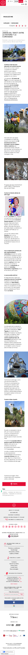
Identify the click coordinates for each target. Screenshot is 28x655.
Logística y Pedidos (14, 553)
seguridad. (11, 449)
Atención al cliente (14, 563)
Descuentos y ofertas (14, 551)
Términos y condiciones (14, 548)
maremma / (5, 494)
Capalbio (6, 88)
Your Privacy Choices (9, 651)
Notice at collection (4, 653)
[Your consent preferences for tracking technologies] (1, 491)
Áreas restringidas (14, 569)
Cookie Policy (14, 567)
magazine (8, 17)
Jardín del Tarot (9, 185)
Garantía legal (14, 550)
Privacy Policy (14, 565)
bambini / (5, 492)
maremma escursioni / (15, 494)
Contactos (14, 562)
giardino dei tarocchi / (15, 492)
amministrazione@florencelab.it (13, 644)
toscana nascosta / (8, 495)
